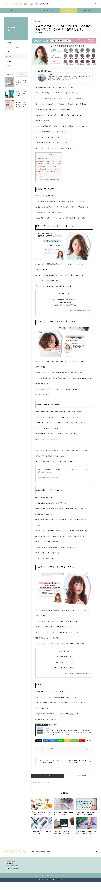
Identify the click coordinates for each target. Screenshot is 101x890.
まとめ (38, 174)
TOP (12, 10)
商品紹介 (8, 56)
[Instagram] (94, 851)
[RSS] (96, 851)
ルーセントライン (83, 749)
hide (51, 154)
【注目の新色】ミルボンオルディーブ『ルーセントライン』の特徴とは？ (64, 98)
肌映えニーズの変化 (42, 158)
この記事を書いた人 (42, 724)
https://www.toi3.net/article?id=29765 (80, 310)
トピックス (21, 74)
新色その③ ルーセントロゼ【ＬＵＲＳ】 (48, 171)
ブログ (68, 10)
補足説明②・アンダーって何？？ (48, 169)
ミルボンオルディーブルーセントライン (70, 749)
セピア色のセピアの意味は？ (51, 477)
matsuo (43, 177)
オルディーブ (54, 749)
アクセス (29, 10)
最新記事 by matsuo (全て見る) (49, 179)
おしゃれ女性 (47, 749)
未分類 (8, 66)
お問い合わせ (87, 10)
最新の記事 (53, 724)
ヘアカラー (59, 749)
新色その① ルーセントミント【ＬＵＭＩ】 (48, 161)
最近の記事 (10, 74)
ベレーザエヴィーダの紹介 (13, 47)
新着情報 (8, 61)
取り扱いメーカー (48, 10)
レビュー (8, 52)
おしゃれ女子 (41, 749)
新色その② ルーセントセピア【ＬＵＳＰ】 (48, 163)
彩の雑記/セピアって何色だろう (49, 439)
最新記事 (8, 42)
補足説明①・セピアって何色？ (47, 166)
